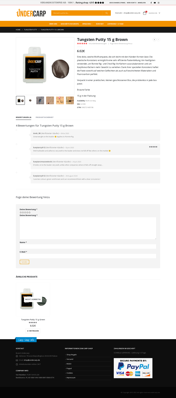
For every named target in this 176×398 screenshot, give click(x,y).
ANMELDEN (142, 3)
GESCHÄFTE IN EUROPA (70, 24)
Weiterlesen (34, 331)
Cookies (70, 373)
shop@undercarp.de (32, 360)
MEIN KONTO (131, 3)
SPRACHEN (86, 24)
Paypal (69, 368)
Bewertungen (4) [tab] (23, 117)
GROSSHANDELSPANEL (117, 3)
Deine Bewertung (28, 209)
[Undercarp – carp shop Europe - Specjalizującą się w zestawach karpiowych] (31, 13)
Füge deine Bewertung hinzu (121, 43)
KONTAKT (100, 24)
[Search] (107, 13)
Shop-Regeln (72, 355)
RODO (69, 364)
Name (23, 242)
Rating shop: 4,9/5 (85, 2)
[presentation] (16, 66)
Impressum (71, 378)
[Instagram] (158, 2)
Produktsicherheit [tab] (45, 117)
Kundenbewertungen (98, 43)
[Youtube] (155, 2)
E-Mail (23, 252)
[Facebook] (151, 2)
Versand (70, 359)
